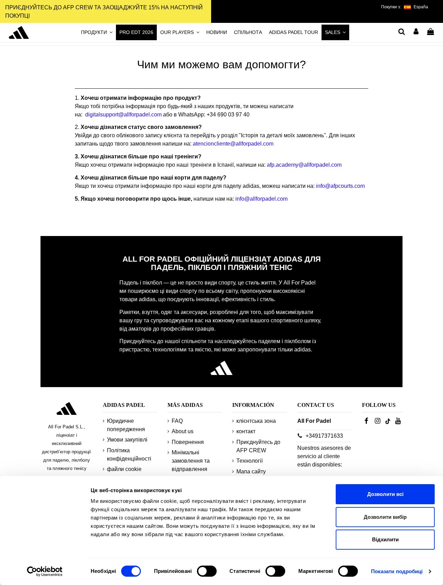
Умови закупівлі (127, 440)
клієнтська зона (256, 421)
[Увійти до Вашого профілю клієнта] (416, 32)
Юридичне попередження (126, 425)
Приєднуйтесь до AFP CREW (258, 446)
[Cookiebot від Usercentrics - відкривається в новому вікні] (45, 571)
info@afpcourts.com (340, 186)
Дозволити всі (385, 494)
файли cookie (124, 469)
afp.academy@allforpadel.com (304, 165)
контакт (245, 431)
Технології (249, 461)
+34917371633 (324, 436)
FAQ (177, 421)
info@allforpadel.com (261, 199)
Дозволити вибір (385, 517)
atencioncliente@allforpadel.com (233, 144)
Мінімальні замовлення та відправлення (191, 460)
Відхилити (385, 539)
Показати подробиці (397, 571)
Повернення (188, 442)
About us (182, 431)
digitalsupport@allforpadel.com (123, 114)
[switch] (207, 571)
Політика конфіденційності (129, 454)
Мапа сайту (251, 471)
